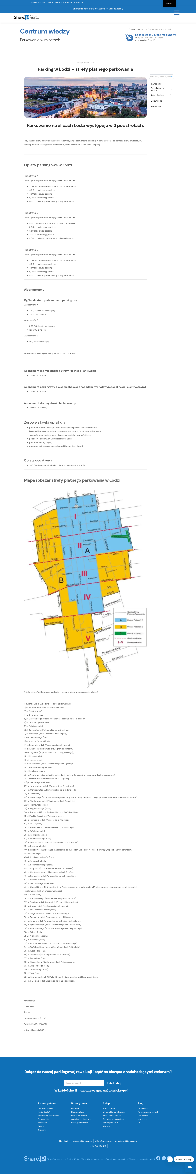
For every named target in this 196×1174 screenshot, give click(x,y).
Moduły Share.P (110, 1108)
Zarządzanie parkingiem (113, 1119)
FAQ (139, 1122)
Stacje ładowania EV (112, 1115)
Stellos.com (115, 8)
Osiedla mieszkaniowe (81, 1119)
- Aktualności (165, 29)
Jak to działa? (44, 1112)
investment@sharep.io (126, 1141)
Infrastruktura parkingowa (114, 1112)
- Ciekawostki (152, 29)
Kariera (41, 1126)
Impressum (42, 1122)
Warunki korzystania (138, 1159)
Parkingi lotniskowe (79, 1122)
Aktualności (143, 1108)
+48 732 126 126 (98, 1146)
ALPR (152, 1159)
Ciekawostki (143, 1115)
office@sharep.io (103, 1141)
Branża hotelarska (79, 1115)
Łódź (93, 62)
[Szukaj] (172, 76)
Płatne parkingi (77, 1112)
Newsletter (142, 1119)
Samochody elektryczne (48, 1115)
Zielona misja (43, 1119)
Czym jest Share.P (45, 1108)
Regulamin (42, 1130)
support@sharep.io (82, 1141)
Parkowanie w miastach (148, 1112)
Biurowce (75, 1108)
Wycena (106, 1126)
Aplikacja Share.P (110, 1122)
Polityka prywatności (116, 1159)
